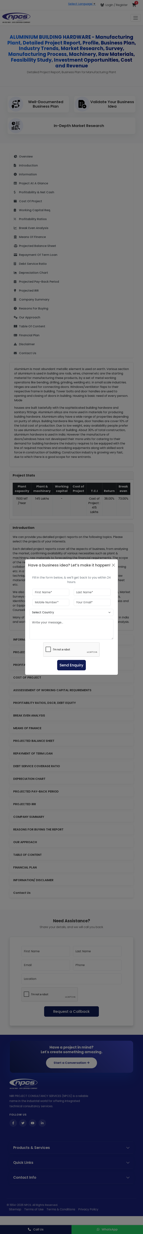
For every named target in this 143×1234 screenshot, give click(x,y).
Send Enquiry (71, 665)
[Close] (113, 565)
